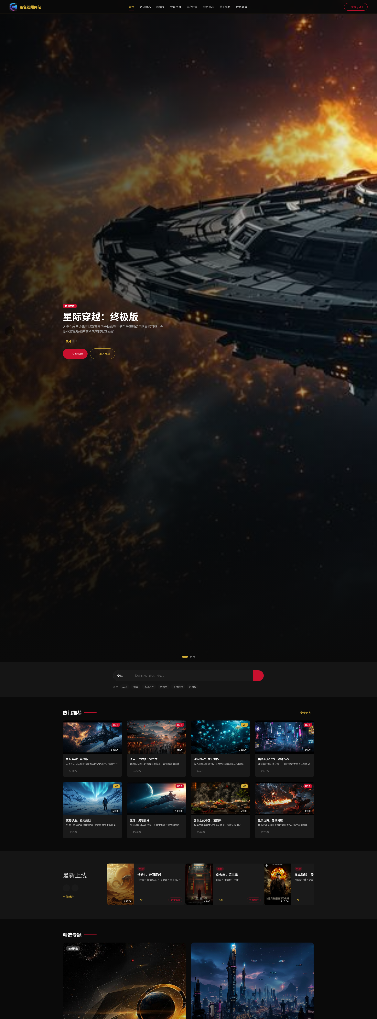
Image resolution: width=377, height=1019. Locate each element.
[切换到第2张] (191, 657)
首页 (131, 7)
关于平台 (225, 7)
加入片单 (104, 354)
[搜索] (338, 6)
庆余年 (163, 686)
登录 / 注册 (357, 7)
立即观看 (77, 354)
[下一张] (367, 331)
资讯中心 (145, 7)
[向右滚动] (75, 887)
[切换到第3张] (194, 657)
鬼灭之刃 (149, 686)
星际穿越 (178, 686)
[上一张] (9, 331)
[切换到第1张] (185, 657)
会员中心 (208, 7)
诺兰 (135, 686)
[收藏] (116, 771)
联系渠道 (241, 7)
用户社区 (192, 7)
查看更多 (305, 713)
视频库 (160, 7)
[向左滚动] (66, 887)
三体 (124, 686)
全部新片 (68, 897)
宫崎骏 (192, 686)
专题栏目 (175, 7)
